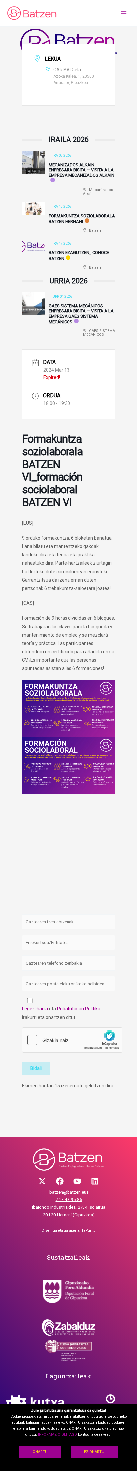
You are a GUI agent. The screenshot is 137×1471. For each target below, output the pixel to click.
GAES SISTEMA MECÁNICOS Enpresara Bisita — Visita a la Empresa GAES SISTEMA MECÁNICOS (81, 314)
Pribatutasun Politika (78, 1008)
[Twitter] (42, 1181)
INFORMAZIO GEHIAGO (57, 1434)
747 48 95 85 (69, 1199)
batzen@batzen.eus (69, 1192)
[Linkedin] (95, 1181)
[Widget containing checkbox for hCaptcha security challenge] (72, 1040)
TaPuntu (88, 1230)
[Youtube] (77, 1181)
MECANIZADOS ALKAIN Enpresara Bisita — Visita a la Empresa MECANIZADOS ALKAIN (81, 170)
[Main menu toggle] (124, 13)
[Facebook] (60, 1181)
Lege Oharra (35, 1008)
